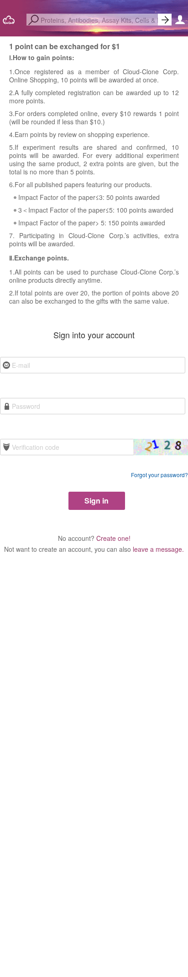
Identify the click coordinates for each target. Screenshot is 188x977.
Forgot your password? (159, 474)
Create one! (113, 538)
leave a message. (158, 549)
